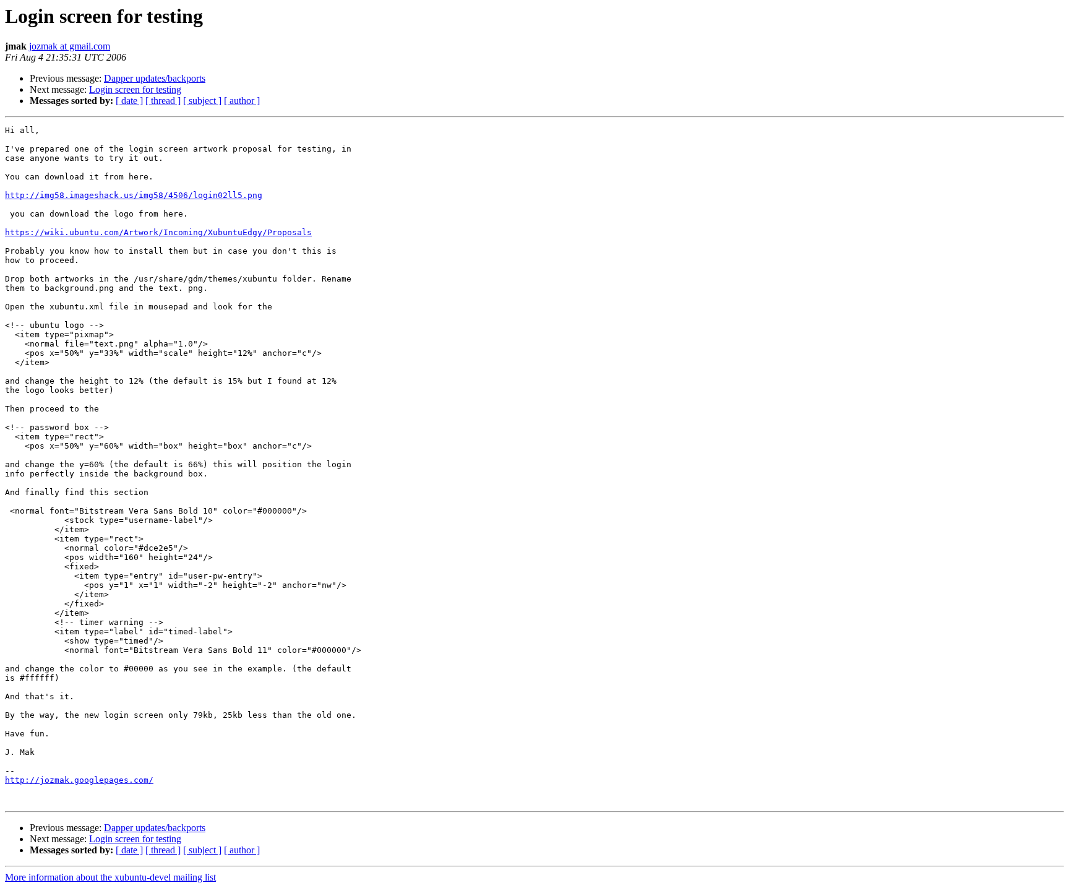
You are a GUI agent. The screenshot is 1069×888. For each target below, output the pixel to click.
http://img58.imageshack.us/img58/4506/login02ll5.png (133, 195)
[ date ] (129, 100)
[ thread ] (163, 100)
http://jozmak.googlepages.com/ (79, 780)
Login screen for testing (135, 89)
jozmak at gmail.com (69, 46)
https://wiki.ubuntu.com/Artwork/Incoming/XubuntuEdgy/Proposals (158, 232)
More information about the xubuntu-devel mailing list (110, 877)
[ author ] (242, 100)
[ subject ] (202, 100)
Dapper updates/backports (154, 78)
